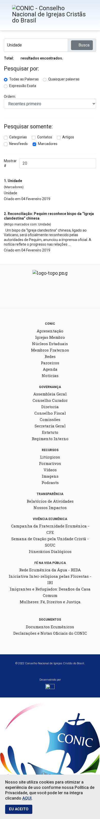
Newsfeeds (18, 144)
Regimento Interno (50, 438)
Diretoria (50, 406)
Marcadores (47, 144)
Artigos (68, 137)
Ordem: (10, 96)
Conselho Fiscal (50, 413)
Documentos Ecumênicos (50, 626)
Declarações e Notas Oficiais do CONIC (50, 633)
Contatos (44, 137)
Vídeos (50, 469)
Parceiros (50, 362)
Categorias (18, 137)
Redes (50, 356)
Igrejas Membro (50, 337)
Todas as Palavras (24, 79)
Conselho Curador (50, 400)
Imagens (50, 476)
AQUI (27, 798)
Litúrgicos (50, 457)
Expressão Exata (22, 86)
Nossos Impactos (50, 507)
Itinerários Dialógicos (50, 551)
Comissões (50, 419)
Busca (83, 45)
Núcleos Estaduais (50, 343)
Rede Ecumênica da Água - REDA (50, 569)
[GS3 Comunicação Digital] (50, 688)
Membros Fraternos (50, 350)
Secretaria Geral (50, 425)
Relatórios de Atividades (50, 501)
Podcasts (50, 482)
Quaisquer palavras (63, 79)
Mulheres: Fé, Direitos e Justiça (50, 601)
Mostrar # (10, 163)
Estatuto (50, 432)
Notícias (50, 375)
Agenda (50, 369)
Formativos (50, 463)
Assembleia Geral (50, 393)
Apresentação (50, 330)
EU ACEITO (18, 809)
